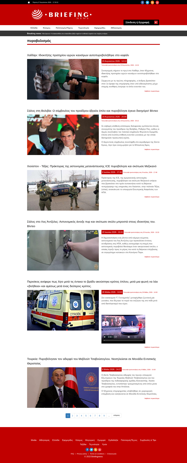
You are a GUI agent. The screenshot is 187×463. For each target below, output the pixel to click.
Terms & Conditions (97, 454)
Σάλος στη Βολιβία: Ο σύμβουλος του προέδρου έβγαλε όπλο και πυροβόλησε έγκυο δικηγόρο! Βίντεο (92, 110)
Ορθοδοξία (113, 440)
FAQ (72, 454)
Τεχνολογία (83, 28)
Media (33, 440)
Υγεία (104, 444)
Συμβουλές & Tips (148, 440)
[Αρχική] (62, 14)
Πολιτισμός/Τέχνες (64, 28)
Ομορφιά (101, 440)
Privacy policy (82, 454)
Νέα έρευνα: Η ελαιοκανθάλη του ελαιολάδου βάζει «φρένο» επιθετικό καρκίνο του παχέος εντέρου (74, 33)
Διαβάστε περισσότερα (152, 91)
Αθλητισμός (116, 28)
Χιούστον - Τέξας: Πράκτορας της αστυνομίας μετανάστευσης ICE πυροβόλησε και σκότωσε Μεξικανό (91, 166)
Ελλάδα (34, 28)
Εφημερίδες (99, 28)
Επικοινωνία (111, 454)
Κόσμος (46, 28)
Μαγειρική (90, 440)
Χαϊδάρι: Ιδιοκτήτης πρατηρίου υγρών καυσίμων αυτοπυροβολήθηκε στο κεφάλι (78, 55)
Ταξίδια (83, 444)
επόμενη (116, 415)
